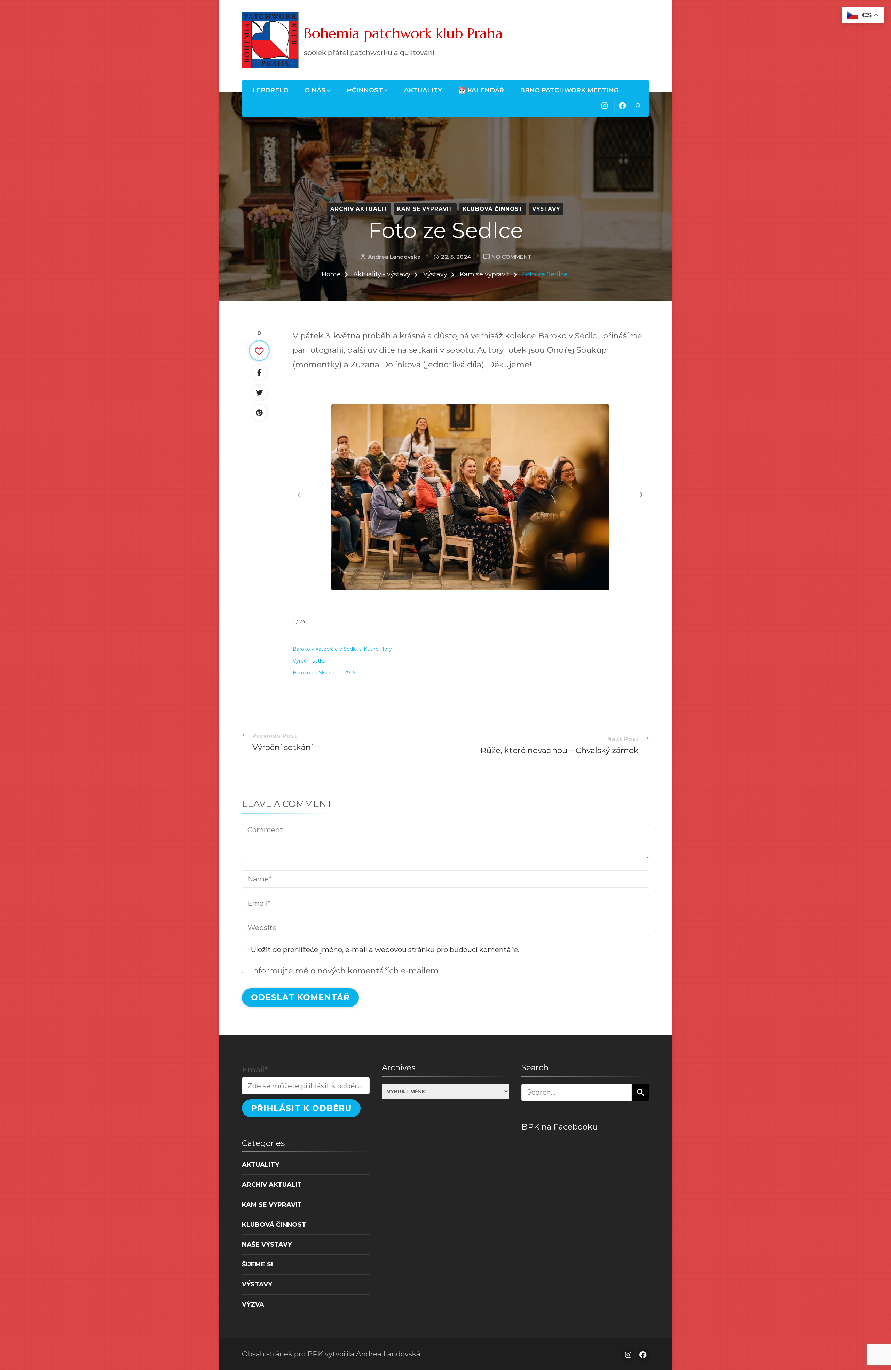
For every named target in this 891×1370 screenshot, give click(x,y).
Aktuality (423, 90)
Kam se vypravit (425, 209)
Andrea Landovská (394, 256)
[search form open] (638, 105)
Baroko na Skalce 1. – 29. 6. (324, 672)
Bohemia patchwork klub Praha (403, 33)
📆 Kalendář (481, 90)
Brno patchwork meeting (569, 90)
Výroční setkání (311, 661)
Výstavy (546, 209)
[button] (641, 494)
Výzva (253, 1304)
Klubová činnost (493, 209)
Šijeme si (257, 1264)
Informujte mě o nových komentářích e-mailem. (345, 970)
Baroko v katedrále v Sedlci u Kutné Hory (342, 649)
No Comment (511, 257)
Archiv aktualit (359, 209)
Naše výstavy (267, 1244)
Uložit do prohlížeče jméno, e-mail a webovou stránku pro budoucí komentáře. (385, 949)
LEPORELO (270, 90)
